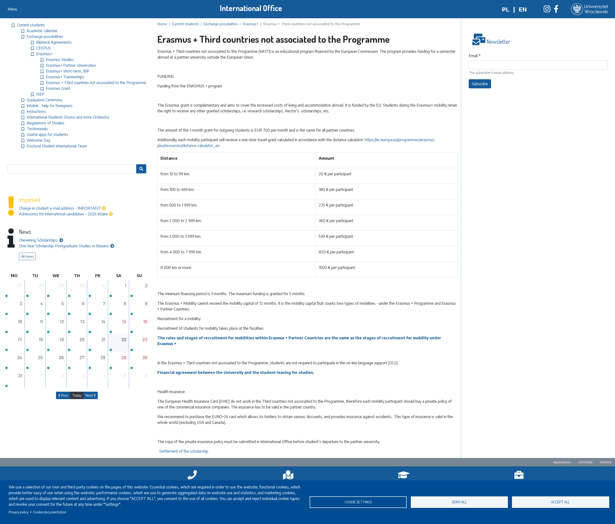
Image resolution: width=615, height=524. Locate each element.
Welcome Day (38, 140)
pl (505, 9)
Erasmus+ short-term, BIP (67, 71)
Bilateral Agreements (54, 42)
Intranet (605, 462)
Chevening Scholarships (38, 240)
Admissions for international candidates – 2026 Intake (63, 214)
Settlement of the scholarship (184, 451)
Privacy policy (18, 512)
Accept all (560, 502)
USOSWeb (585, 462)
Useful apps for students (47, 134)
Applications (562, 462)
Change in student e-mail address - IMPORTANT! (60, 208)
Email (473, 55)
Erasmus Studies (60, 59)
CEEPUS (43, 48)
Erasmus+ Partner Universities (71, 65)
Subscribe (480, 83)
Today (76, 395)
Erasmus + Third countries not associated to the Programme (96, 82)
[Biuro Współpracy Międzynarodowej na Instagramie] (547, 10)
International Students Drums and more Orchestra (68, 117)
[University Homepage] (590, 9)
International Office (251, 8)
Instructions (36, 111)
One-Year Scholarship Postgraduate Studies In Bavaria (64, 246)
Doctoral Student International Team (57, 146)
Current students (185, 24)
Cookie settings (358, 502)
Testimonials (37, 128)
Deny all (459, 502)
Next (90, 395)
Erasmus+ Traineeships (65, 76)
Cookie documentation (49, 512)
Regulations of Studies (45, 123)
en (523, 9)
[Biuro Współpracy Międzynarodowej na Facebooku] (556, 10)
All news (27, 256)
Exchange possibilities (221, 24)
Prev (64, 395)
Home (162, 24)
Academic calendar (42, 30)
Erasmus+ (250, 24)
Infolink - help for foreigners (50, 105)
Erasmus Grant (58, 88)
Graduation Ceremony (44, 99)
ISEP (40, 94)
